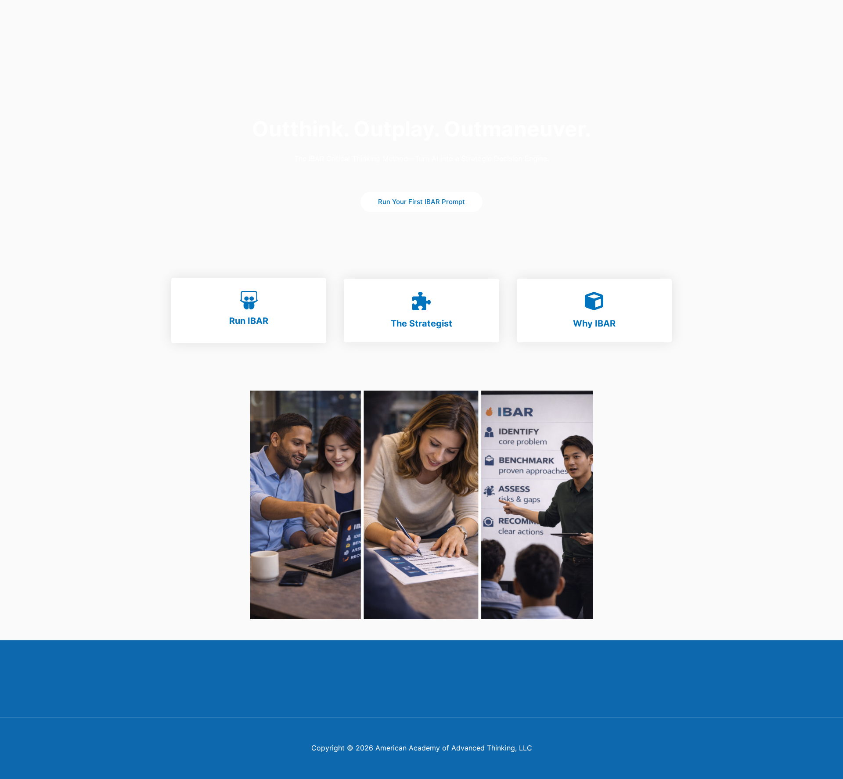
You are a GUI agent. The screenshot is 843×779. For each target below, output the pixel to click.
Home (499, 19)
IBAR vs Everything (647, 19)
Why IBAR (594, 323)
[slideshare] (249, 300)
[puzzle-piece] (421, 301)
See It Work (586, 19)
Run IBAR (248, 321)
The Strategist (421, 323)
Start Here (538, 19)
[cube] (594, 301)
